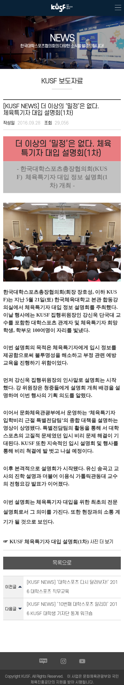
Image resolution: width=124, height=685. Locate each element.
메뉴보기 (116, 8)
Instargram (63, 661)
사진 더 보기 (101, 542)
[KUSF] (62, 13)
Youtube (82, 661)
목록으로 (62, 563)
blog (43, 661)
